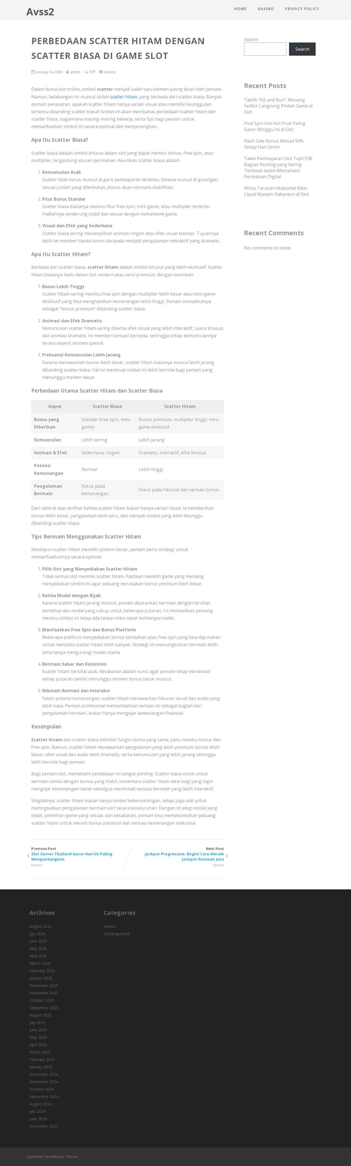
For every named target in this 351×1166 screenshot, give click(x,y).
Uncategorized (116, 933)
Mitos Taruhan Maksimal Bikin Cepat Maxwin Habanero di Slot (276, 191)
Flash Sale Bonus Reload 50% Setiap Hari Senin (274, 144)
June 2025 (38, 1029)
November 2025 (43, 992)
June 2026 (38, 941)
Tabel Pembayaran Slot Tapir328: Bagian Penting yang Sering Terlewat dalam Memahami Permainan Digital (278, 167)
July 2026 (37, 933)
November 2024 (43, 1081)
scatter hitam (123, 97)
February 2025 (42, 1059)
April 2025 (38, 1044)
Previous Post (71, 854)
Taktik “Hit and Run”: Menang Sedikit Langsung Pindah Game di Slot (278, 106)
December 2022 (43, 1126)
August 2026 (40, 926)
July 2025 (37, 1022)
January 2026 (40, 978)
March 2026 (39, 963)
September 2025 (44, 1007)
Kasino (266, 8)
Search (251, 39)
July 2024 (37, 1111)
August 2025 (40, 1015)
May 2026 (38, 948)
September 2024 (44, 1096)
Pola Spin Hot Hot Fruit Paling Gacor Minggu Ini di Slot (274, 126)
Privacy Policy (302, 8)
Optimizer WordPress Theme (52, 1156)
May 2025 (38, 1037)
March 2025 (39, 1052)
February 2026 (42, 970)
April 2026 (38, 955)
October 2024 (41, 1089)
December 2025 (43, 985)
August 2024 (40, 1104)
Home (240, 8)
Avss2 (40, 11)
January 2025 (40, 1066)
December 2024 (43, 1074)
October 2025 (41, 1000)
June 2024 (38, 1118)
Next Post (184, 854)
